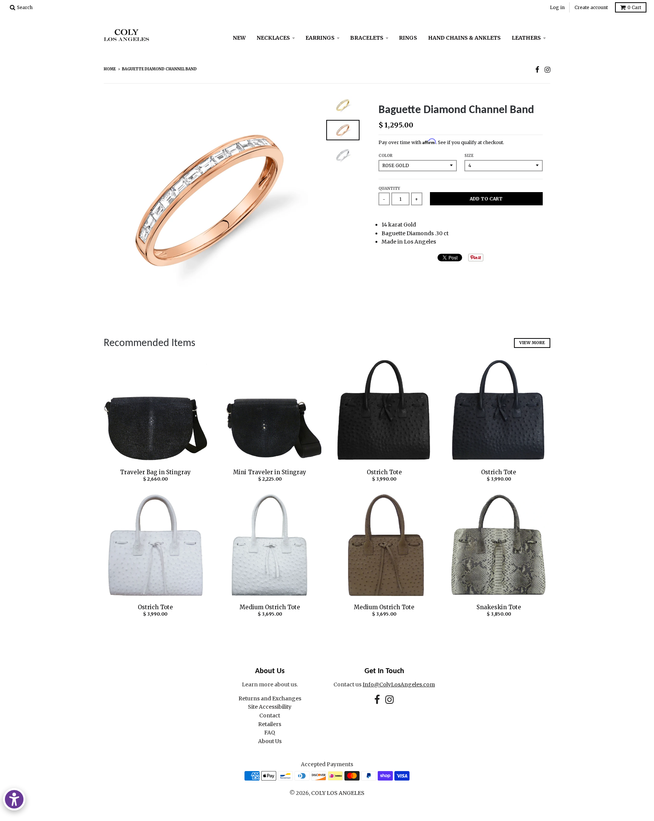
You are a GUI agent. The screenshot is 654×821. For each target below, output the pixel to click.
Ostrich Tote (384, 472)
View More (532, 342)
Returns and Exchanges (269, 698)
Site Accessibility (269, 706)
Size (468, 155)
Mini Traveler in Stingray (269, 472)
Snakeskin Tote (498, 607)
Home (110, 69)
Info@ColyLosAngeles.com (399, 684)
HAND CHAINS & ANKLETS (464, 37)
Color (385, 155)
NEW (239, 37)
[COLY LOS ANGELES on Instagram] (547, 69)
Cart (634, 7)
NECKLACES (273, 37)
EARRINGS (320, 37)
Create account (591, 7)
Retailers (269, 724)
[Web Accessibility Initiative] (14, 799)
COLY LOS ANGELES (337, 793)
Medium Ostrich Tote (270, 607)
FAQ (269, 732)
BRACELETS (366, 37)
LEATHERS (526, 37)
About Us (270, 741)
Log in (557, 7)
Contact (269, 715)
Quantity (389, 188)
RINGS (408, 37)
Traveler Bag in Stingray (155, 472)
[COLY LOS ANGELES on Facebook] (537, 69)
